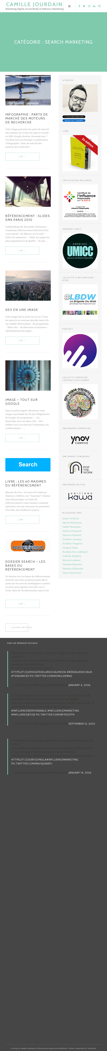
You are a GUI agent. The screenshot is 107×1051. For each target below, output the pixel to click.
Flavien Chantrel (72, 535)
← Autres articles (18, 627)
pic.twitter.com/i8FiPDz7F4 (55, 714)
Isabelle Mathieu (72, 556)
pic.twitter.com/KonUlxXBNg (51, 675)
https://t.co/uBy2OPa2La (28, 759)
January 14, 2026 (80, 772)
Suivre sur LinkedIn (74, 120)
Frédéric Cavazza (72, 539)
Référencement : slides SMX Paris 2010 (27, 218)
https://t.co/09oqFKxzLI (28, 672)
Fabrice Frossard (72, 531)
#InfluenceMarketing (63, 710)
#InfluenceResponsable (29, 710)
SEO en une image (21, 310)
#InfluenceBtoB (23, 714)
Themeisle (91, 1048)
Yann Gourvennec (72, 573)
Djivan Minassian (72, 522)
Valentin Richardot (73, 568)
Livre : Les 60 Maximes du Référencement (25, 483)
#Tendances (20, 675)
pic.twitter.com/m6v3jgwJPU (31, 763)
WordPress (63, 1048)
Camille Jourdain (34, 4)
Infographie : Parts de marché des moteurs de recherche (26, 118)
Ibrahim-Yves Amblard (75, 552)
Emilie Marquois (72, 527)
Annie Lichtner (71, 518)
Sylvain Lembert (72, 560)
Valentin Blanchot (72, 564)
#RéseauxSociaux (79, 672)
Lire (22, 158)
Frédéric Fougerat (73, 543)
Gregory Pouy (70, 548)
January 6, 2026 (79, 685)
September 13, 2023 (82, 723)
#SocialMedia (56, 672)
